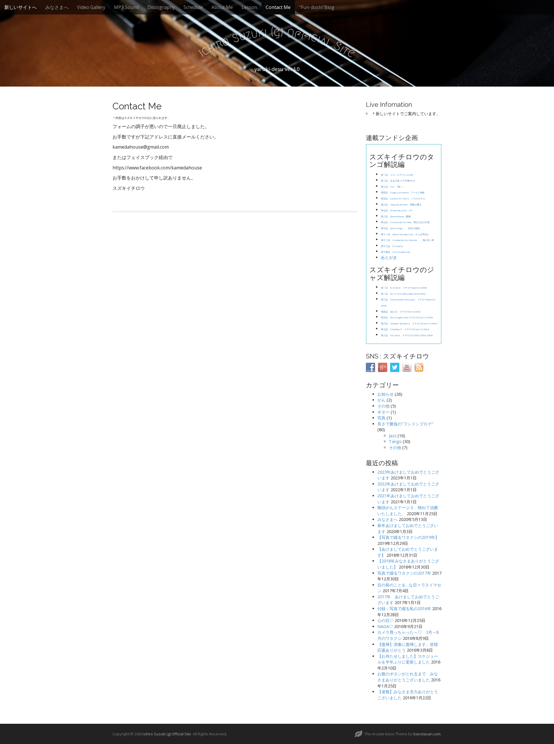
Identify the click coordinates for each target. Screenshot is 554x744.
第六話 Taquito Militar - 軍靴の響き (401, 204)
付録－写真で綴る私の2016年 (404, 608)
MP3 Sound (126, 7)
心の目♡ (385, 620)
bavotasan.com (427, 733)
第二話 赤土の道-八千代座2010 (398, 180)
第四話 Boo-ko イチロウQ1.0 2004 (400, 311)
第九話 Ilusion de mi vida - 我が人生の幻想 (405, 222)
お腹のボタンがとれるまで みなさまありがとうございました (407, 677)
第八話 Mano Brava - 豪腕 (396, 216)
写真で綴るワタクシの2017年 (404, 573)
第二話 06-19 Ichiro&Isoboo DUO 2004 (403, 293)
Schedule (193, 7)
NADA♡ (385, 626)
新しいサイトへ (20, 7)
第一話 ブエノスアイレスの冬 (397, 174)
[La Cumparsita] (397, 257)
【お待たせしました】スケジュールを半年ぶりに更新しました (407, 659)
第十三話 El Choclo (392, 246)
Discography (161, 7)
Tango (395, 441)
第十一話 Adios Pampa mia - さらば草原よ (405, 234)
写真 (381, 417)
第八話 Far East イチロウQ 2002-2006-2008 (407, 335)
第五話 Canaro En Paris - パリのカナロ (403, 198)
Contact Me (278, 7)
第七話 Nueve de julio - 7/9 (397, 210)
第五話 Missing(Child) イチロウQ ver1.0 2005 (407, 317)
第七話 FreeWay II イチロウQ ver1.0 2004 (405, 329)
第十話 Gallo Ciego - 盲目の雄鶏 (400, 228)
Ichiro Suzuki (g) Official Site (167, 733)
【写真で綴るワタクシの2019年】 (408, 537)
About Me (222, 7)
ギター (383, 412)
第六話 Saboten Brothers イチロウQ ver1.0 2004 (409, 323)
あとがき (389, 257)
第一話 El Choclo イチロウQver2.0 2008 (404, 287)
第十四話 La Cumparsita (395, 251)
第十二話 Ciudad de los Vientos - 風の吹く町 (407, 240)
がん (381, 400)
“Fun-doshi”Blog (316, 7)
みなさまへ (56, 7)
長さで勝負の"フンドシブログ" (405, 424)
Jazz (392, 435)
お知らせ (385, 394)
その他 (383, 406)
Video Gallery (91, 7)
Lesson (249, 7)
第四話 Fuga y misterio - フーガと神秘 (402, 192)
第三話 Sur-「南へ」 (393, 186)
